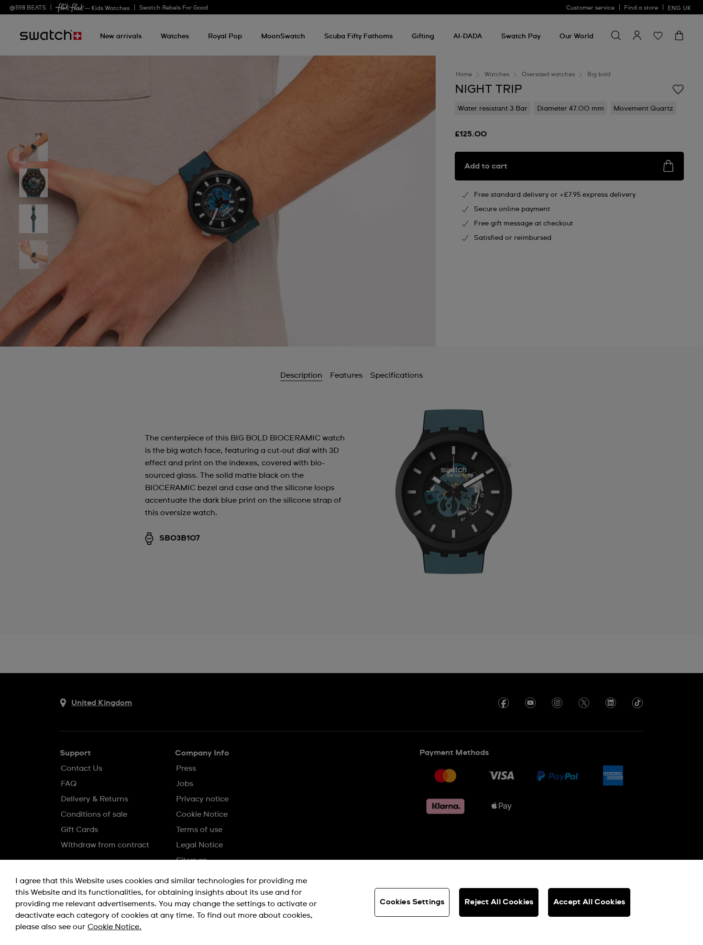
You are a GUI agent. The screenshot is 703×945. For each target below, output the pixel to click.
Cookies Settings (412, 902)
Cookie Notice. (115, 927)
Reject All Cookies (498, 902)
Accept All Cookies (589, 902)
